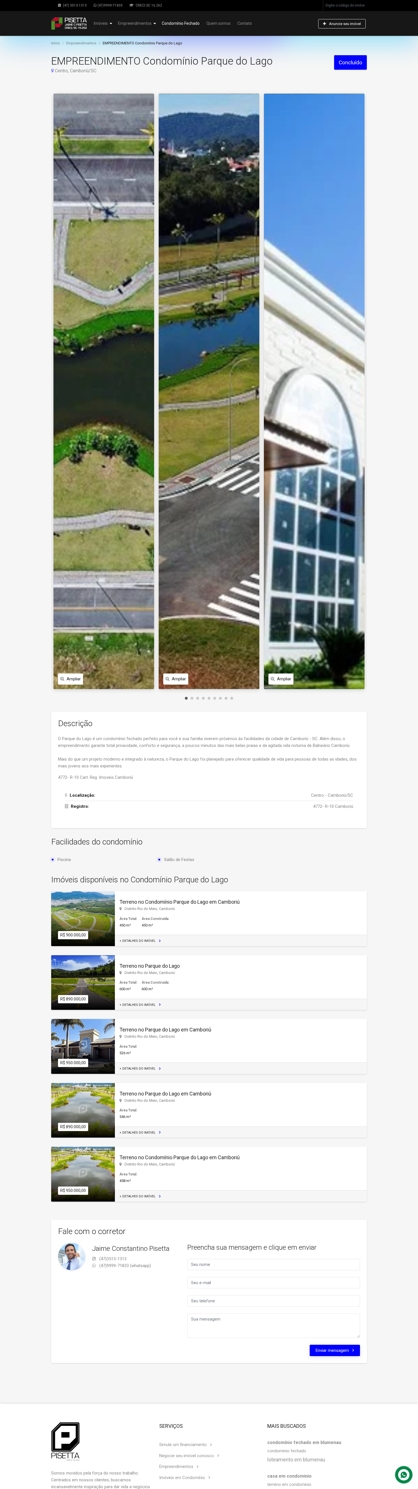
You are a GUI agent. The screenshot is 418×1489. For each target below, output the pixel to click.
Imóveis (101, 23)
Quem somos (218, 23)
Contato (244, 23)
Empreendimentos (135, 23)
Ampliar (74, 678)
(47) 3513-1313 (74, 5)
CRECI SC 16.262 (148, 5)
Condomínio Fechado (181, 23)
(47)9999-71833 (110, 5)
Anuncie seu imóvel (344, 24)
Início (55, 43)
